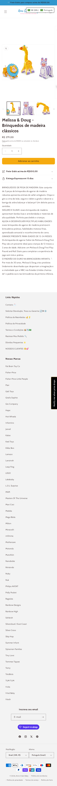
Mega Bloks (10, 517)
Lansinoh (10, 460)
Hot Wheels (11, 416)
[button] (5, 12)
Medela (9, 511)
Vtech (8, 699)
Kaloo (8, 435)
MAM (8, 492)
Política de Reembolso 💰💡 (18, 317)
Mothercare (11, 542)
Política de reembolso (39, 776)
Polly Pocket (11, 592)
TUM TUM (10, 680)
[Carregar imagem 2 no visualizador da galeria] (28, 108)
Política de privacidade (15, 780)
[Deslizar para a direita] (54, 109)
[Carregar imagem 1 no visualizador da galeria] (13, 108)
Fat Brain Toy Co (13, 366)
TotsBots (9, 674)
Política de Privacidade (16, 323)
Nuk (7, 580)
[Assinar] (43, 717)
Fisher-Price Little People (17, 379)
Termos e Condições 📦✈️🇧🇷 (18, 330)
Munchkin (10, 555)
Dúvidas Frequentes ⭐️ (16, 342)
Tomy (8, 668)
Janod (8, 429)
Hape (8, 410)
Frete (4, 141)
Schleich (9, 617)
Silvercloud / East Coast (16, 624)
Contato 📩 (11, 304)
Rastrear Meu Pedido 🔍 (16, 336)
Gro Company (12, 404)
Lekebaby (10, 479)
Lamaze (9, 454)
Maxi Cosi (10, 504)
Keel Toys (10, 441)
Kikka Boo (10, 448)
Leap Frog (10, 467)
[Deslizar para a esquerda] (3, 109)
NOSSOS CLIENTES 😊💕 (17, 348)
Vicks (8, 687)
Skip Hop (10, 636)
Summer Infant (12, 642)
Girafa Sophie (12, 397)
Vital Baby (10, 693)
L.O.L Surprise (12, 485)
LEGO (8, 473)
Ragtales (9, 599)
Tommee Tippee (13, 661)
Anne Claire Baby (22, 776)
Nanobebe (10, 561)
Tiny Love (10, 655)
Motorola (10, 548)
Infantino (10, 423)
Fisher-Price (11, 372)
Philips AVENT (12, 586)
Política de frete (47, 780)
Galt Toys (10, 391)
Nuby (8, 573)
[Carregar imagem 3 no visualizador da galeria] (43, 108)
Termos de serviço (32, 780)
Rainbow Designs (13, 605)
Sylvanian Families (14, 649)
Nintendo (10, 567)
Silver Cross (11, 630)
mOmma (9, 536)
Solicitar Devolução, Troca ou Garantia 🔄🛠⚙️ (26, 311)
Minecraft (10, 529)
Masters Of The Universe (17, 498)
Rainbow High (12, 611)
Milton (8, 523)
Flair (7, 385)
